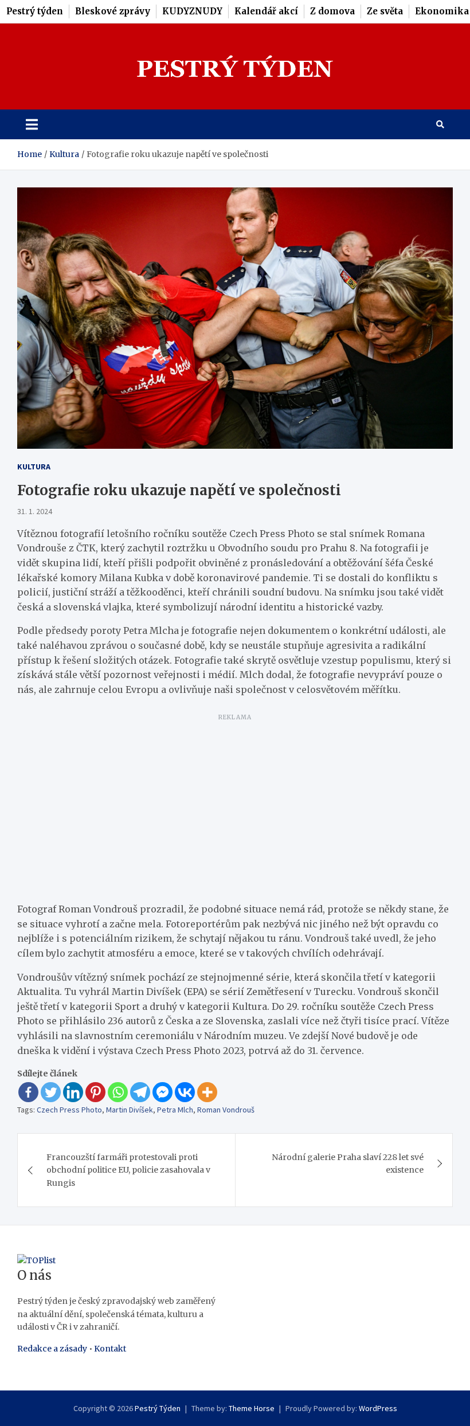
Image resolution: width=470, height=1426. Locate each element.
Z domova (332, 11)
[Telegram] (140, 1092)
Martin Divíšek (129, 1109)
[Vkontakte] (185, 1092)
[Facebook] (28, 1092)
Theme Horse (252, 1408)
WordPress (378, 1408)
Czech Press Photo (69, 1109)
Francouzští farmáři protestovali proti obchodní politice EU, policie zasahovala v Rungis (128, 1170)
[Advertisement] (235, 806)
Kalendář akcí (266, 11)
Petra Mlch (175, 1109)
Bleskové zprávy (112, 11)
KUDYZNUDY (192, 11)
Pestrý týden (34, 11)
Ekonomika (442, 11)
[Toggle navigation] (31, 124)
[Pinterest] (95, 1092)
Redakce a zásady (52, 1348)
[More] (207, 1092)
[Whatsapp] (118, 1092)
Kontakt (110, 1348)
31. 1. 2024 (34, 511)
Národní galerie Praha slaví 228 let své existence (348, 1163)
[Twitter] (51, 1092)
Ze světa (385, 11)
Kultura (33, 466)
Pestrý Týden (158, 1408)
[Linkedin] (73, 1092)
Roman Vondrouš (225, 1109)
